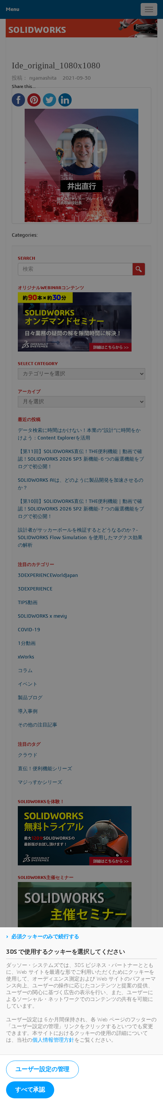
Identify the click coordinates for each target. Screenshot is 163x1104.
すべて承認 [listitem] (30, 1090)
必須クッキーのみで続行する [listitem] (45, 936)
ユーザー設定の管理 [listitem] (42, 1069)
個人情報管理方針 (53, 1040)
